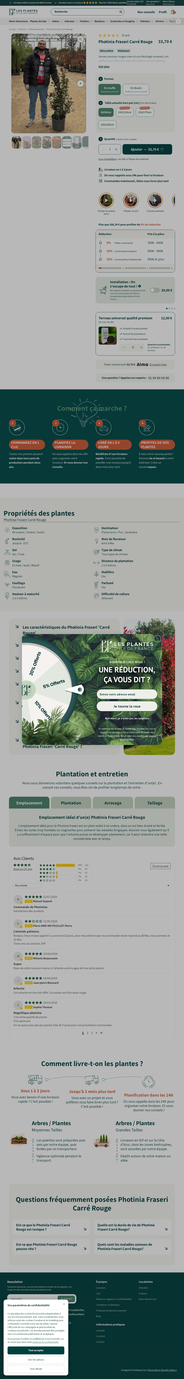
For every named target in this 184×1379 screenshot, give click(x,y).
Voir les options (36, 1359)
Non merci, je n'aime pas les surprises (127, 718)
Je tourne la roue (127, 706)
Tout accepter (35, 1350)
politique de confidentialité (45, 1342)
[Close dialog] (157, 639)
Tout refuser (36, 1368)
